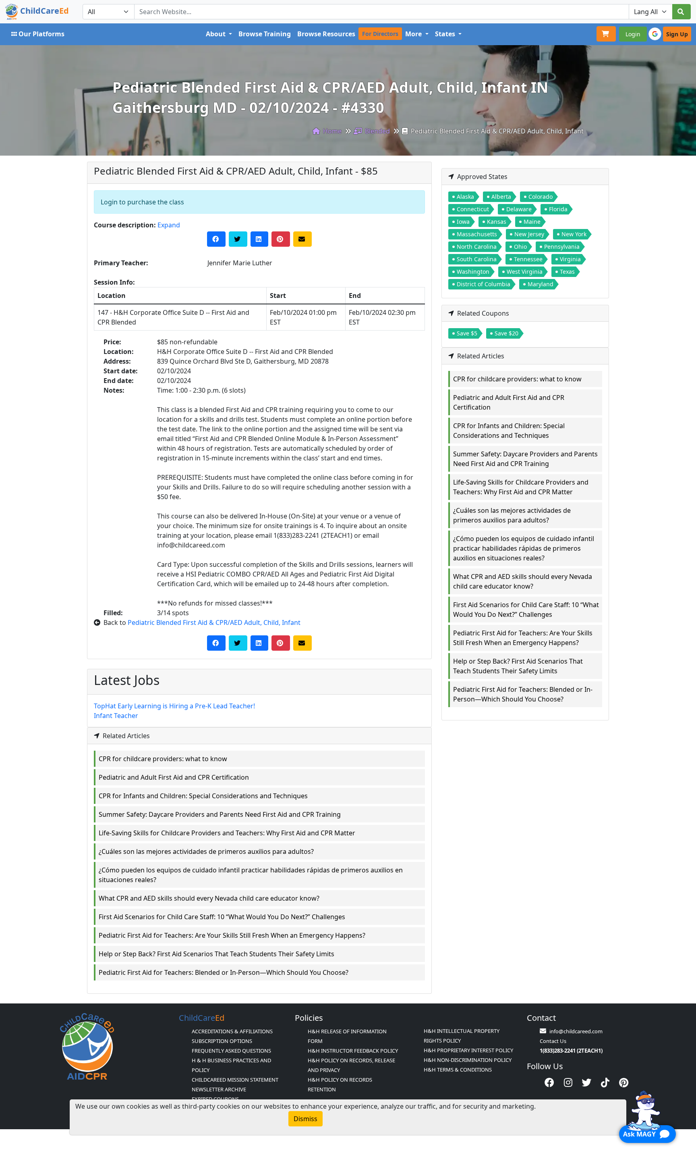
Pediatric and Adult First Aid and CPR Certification (174, 777)
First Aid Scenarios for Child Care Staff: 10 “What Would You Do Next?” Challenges (222, 916)
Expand (168, 225)
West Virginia (525, 271)
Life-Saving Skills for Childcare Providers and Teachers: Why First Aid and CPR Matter (227, 832)
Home (331, 131)
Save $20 (506, 333)
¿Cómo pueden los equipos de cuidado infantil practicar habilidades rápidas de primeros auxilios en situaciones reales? (251, 875)
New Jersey (529, 234)
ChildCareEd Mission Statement (235, 1079)
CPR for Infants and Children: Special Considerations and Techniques (203, 795)
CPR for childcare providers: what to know (163, 758)
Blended (376, 131)
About (216, 33)
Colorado (540, 196)
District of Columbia (483, 284)
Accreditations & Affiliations (232, 1031)
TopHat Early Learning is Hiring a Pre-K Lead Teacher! (174, 705)
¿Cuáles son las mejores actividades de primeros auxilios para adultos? (206, 851)
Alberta (501, 196)
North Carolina (477, 246)
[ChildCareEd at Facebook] (549, 1082)
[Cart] (606, 34)
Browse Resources (326, 33)
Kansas (496, 221)
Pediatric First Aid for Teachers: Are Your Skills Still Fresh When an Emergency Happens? (232, 935)
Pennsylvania (562, 246)
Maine (532, 221)
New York (573, 234)
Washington (473, 271)
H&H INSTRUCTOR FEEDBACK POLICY (353, 1050)
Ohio (520, 246)
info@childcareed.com (576, 1031)
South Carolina (477, 259)
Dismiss (305, 1118)
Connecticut (473, 209)
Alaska (465, 196)
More (414, 33)
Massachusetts (477, 234)
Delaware (519, 209)
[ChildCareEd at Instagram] (568, 1082)
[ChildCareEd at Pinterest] (623, 1082)
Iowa (463, 221)
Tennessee (528, 259)
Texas (567, 271)
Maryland (540, 284)
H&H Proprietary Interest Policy (468, 1050)
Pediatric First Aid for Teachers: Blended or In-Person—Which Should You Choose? (223, 972)
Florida (558, 209)
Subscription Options (222, 1041)
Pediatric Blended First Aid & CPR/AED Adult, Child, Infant (214, 622)
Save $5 (467, 333)
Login (633, 34)
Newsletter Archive (219, 1089)
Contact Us (553, 1041)
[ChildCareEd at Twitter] (586, 1082)
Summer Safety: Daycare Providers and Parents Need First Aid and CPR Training (220, 814)
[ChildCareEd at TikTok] (605, 1082)
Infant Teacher (116, 715)
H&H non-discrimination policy (468, 1060)
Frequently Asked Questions (231, 1050)
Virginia (570, 259)
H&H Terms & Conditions (458, 1069)
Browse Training (264, 33)
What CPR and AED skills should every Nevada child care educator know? (209, 898)
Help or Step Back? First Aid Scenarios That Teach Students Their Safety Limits (216, 953)
